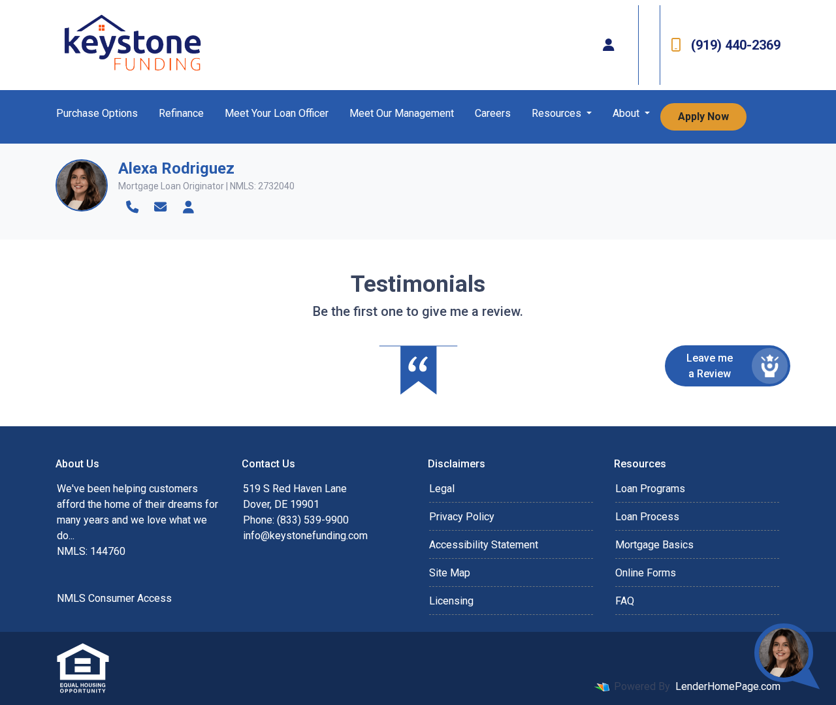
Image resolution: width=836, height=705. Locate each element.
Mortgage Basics (654, 545)
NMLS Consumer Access (114, 598)
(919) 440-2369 (735, 45)
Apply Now (703, 116)
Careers (493, 113)
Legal (442, 488)
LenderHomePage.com (727, 686)
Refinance (181, 113)
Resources (558, 113)
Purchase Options (97, 113)
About (627, 113)
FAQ (624, 601)
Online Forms (645, 573)
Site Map (449, 573)
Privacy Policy (461, 516)
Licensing (451, 601)
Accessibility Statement (483, 545)
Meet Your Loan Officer (277, 113)
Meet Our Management (401, 113)
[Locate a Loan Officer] (609, 45)
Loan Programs (650, 488)
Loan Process (647, 516)
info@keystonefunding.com (305, 535)
